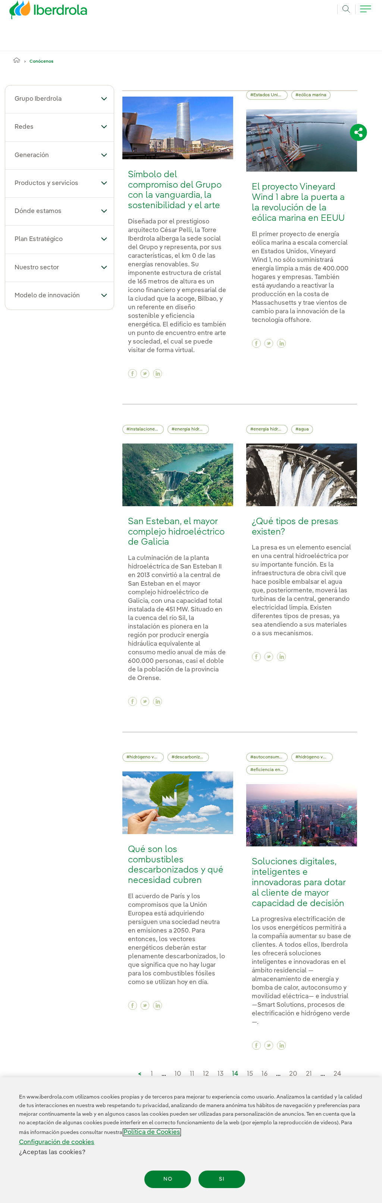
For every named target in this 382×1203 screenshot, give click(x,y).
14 (235, 1074)
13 (220, 1074)
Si (222, 1179)
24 (337, 1074)
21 (309, 1074)
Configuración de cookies (56, 1142)
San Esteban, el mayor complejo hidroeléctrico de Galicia (176, 532)
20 (293, 1074)
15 (250, 1074)
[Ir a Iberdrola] (38, 12)
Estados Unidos (269, 95)
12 (206, 1074)
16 (264, 1074)
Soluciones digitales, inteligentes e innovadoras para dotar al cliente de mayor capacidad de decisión (298, 882)
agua (303, 429)
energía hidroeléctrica (192, 429)
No (167, 1179)
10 (178, 1074)
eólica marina (312, 95)
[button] (104, 98)
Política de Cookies (151, 1132)
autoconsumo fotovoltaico (270, 757)
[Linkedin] (157, 373)
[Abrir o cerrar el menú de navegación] (366, 13)
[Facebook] (132, 373)
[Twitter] (145, 373)
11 (192, 1074)
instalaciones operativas (146, 429)
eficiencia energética (270, 770)
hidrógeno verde (146, 757)
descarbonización (192, 757)
